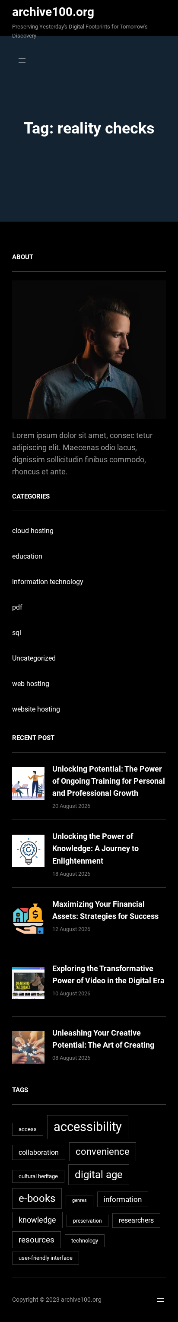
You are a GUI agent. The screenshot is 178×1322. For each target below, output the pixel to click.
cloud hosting (33, 531)
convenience (103, 1151)
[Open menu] (19, 60)
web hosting (30, 684)
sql (16, 633)
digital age (99, 1174)
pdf (17, 607)
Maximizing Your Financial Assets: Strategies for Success (105, 910)
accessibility (88, 1126)
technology (84, 1240)
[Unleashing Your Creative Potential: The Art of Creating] (28, 1049)
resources (36, 1240)
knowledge (37, 1219)
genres (79, 1200)
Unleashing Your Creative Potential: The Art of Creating (103, 1038)
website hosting (36, 709)
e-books (37, 1198)
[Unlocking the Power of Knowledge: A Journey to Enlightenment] (28, 852)
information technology (47, 582)
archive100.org (53, 12)
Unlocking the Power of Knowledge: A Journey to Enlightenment (95, 848)
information (123, 1199)
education (27, 556)
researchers (136, 1220)
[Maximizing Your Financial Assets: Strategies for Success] (28, 920)
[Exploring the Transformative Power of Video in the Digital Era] (28, 985)
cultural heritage (38, 1176)
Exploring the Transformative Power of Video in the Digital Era (108, 974)
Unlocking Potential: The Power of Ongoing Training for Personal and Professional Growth (108, 781)
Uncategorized (34, 658)
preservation (87, 1221)
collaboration (39, 1152)
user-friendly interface (46, 1258)
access (28, 1129)
